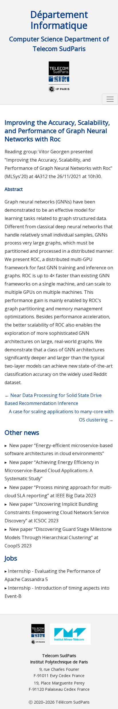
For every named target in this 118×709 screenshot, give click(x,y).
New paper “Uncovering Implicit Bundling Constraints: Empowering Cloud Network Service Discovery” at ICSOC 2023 (57, 512)
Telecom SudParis (59, 655)
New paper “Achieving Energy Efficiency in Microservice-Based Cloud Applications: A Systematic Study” (52, 470)
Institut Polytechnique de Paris (59, 662)
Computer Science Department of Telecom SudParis (59, 43)
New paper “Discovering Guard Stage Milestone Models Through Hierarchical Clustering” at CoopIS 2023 (58, 537)
